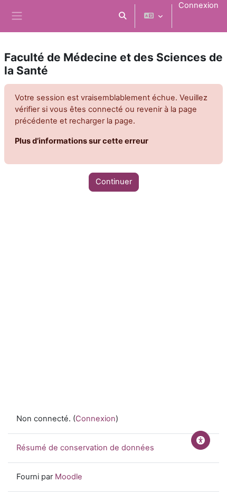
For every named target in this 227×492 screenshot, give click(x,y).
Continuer (114, 181)
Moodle (68, 476)
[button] (122, 16)
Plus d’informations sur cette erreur (81, 141)
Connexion (198, 5)
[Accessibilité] (200, 440)
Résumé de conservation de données (85, 447)
